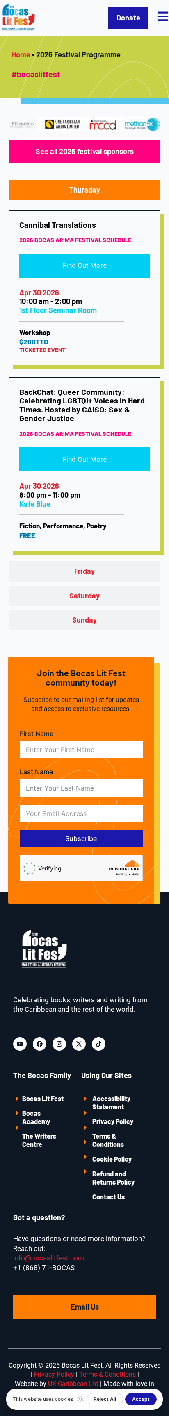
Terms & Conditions (108, 1140)
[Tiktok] (98, 1044)
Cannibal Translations (57, 224)
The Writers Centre (39, 1140)
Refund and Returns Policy (113, 1178)
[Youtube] (20, 1044)
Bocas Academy (36, 1117)
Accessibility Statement (111, 1102)
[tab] (84, 190)
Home (20, 54)
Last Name (36, 772)
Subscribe (81, 838)
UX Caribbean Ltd (73, 1384)
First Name (36, 734)
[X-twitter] (79, 1044)
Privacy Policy (112, 1121)
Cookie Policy (112, 1159)
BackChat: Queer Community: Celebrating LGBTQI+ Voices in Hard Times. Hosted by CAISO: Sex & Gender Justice (82, 405)
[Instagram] (59, 1044)
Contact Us (108, 1197)
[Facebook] (39, 1044)
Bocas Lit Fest (43, 1098)
